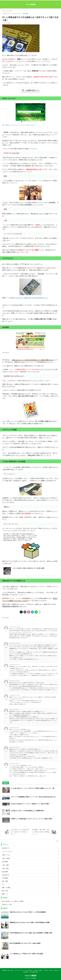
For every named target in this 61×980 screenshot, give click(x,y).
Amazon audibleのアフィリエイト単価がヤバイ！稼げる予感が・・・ (32, 804)
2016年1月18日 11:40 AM (14, 643)
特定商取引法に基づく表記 (7, 970)
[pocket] (28, 612)
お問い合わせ (56, 970)
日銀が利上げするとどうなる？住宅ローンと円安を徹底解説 (28, 912)
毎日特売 (7, 352)
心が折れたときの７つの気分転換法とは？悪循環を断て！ (28, 810)
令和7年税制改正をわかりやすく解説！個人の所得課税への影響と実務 (31, 933)
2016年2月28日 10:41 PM (14, 664)
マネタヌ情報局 (30, 4)
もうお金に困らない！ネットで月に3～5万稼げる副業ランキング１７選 (32, 788)
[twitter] (21, 612)
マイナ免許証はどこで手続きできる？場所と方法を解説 (26, 953)
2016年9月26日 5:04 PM (14, 763)
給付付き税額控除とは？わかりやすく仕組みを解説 (25, 943)
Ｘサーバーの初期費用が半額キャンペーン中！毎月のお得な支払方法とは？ (33, 797)
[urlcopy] (39, 612)
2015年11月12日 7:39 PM (14, 627)
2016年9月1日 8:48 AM (14, 747)
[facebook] (24, 612)
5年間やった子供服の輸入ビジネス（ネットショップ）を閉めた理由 (31, 818)
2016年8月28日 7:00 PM (14, 727)
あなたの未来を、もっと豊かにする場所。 (13, 901)
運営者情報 (25, 971)
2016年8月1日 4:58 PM (14, 709)
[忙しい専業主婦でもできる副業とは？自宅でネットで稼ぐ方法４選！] (32, 612)
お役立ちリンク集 (6, 904)
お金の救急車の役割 (34, 971)
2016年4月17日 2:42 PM (14, 680)
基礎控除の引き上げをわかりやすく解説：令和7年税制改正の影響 (29, 922)
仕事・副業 (6, 617)
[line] (36, 612)
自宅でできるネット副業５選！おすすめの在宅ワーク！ (29, 298)
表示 (37, 90)
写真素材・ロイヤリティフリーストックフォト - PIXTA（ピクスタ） (20, 125)
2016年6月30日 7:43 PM (14, 695)
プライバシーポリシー (19, 970)
